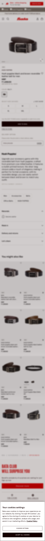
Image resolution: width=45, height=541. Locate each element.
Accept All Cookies (22, 535)
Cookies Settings (22, 528)
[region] (22, 521)
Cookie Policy (32, 521)
